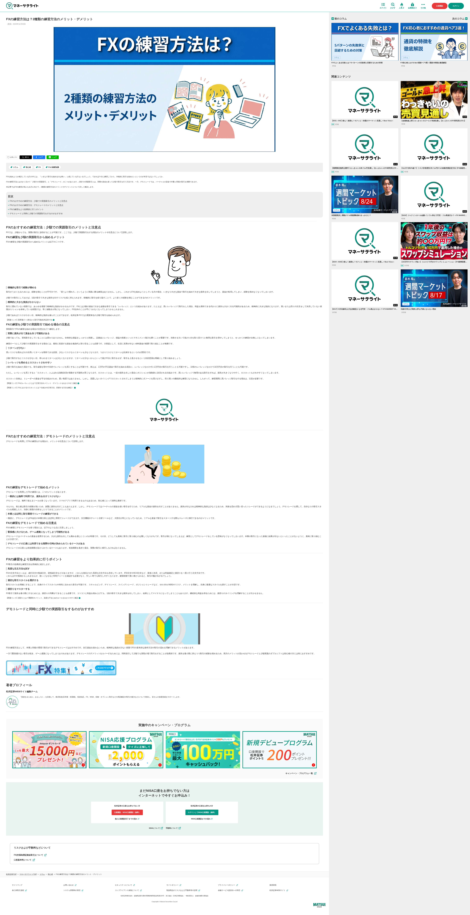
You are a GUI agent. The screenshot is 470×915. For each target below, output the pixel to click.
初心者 (28, 167)
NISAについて (154, 828)
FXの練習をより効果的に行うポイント (27, 209)
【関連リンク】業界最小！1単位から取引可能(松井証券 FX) (29, 320)
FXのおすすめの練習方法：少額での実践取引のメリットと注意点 (38, 201)
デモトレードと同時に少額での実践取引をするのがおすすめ (36, 213)
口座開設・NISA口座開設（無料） (127, 812)
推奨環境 (273, 885)
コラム (15, 167)
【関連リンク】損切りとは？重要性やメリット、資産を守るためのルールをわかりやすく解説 (42, 598)
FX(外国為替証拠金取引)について (28, 855)
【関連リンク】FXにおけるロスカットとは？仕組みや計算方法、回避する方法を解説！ (39, 388)
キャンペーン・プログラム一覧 (299, 773)
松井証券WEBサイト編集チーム (22, 691)
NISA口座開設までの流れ (201, 819)
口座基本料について (22, 860)
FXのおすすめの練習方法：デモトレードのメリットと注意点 (36, 205)
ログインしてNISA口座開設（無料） (202, 812)
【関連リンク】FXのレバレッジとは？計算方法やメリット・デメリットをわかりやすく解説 (41, 383)
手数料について (172, 828)
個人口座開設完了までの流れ (126, 819)
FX (39, 167)
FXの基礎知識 (53, 167)
